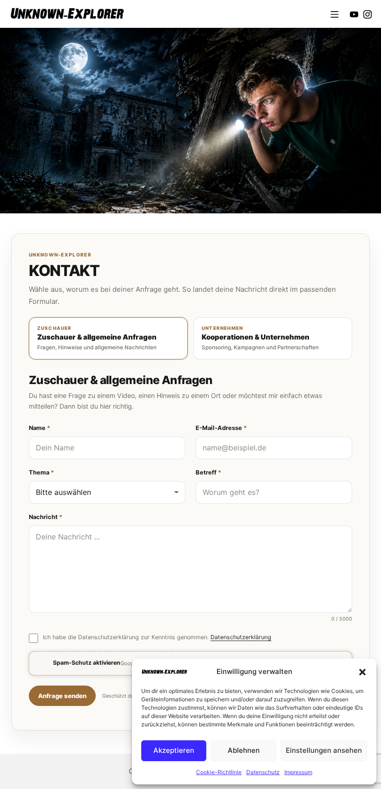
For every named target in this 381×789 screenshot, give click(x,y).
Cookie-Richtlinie (219, 772)
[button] (362, 671)
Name (39, 427)
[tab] (108, 338)
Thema (41, 472)
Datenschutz (263, 772)
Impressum (298, 772)
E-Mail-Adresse (221, 427)
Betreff (208, 472)
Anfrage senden (62, 695)
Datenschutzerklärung (240, 637)
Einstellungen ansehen (324, 750)
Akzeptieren (173, 750)
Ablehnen (244, 750)
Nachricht (45, 516)
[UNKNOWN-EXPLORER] (67, 13)
